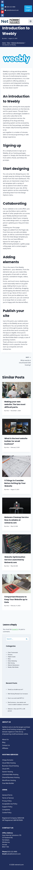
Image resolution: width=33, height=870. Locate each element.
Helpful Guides (12, 656)
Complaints (6, 810)
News (9, 659)
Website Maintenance (17, 43)
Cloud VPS (5, 769)
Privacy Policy (7, 801)
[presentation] (16, 390)
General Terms (7, 795)
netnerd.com (19, 865)
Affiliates (5, 748)
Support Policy (7, 807)
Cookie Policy (6, 813)
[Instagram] (2, 8)
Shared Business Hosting (11, 777)
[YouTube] (2, 11)
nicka (5, 38)
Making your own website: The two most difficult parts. (14, 404)
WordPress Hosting (9, 780)
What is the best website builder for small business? (15, 441)
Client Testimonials (13, 652)
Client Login (28, 8)
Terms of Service (8, 798)
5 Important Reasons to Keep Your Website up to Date (15, 599)
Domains (10, 654)
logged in (15, 629)
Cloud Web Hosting (9, 763)
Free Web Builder (8, 783)
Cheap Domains (7, 760)
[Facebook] (2, 1)
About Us (5, 739)
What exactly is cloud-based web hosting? (25, 361)
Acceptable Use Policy (9, 804)
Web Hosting (11, 663)
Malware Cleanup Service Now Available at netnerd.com (16, 520)
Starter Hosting (7, 772)
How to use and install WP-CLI (16, 698)
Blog (8, 43)
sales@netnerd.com (14, 854)
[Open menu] (31, 21)
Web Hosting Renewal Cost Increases (18, 693)
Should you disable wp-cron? (15, 689)
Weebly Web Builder (13, 667)
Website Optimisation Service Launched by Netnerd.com (14, 560)
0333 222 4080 (12, 852)
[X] (2, 5)
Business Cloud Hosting (10, 766)
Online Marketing (12, 661)
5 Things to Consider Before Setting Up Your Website (15, 483)
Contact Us (6, 745)
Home (4, 43)
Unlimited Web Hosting (10, 774)
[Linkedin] (2, 15)
